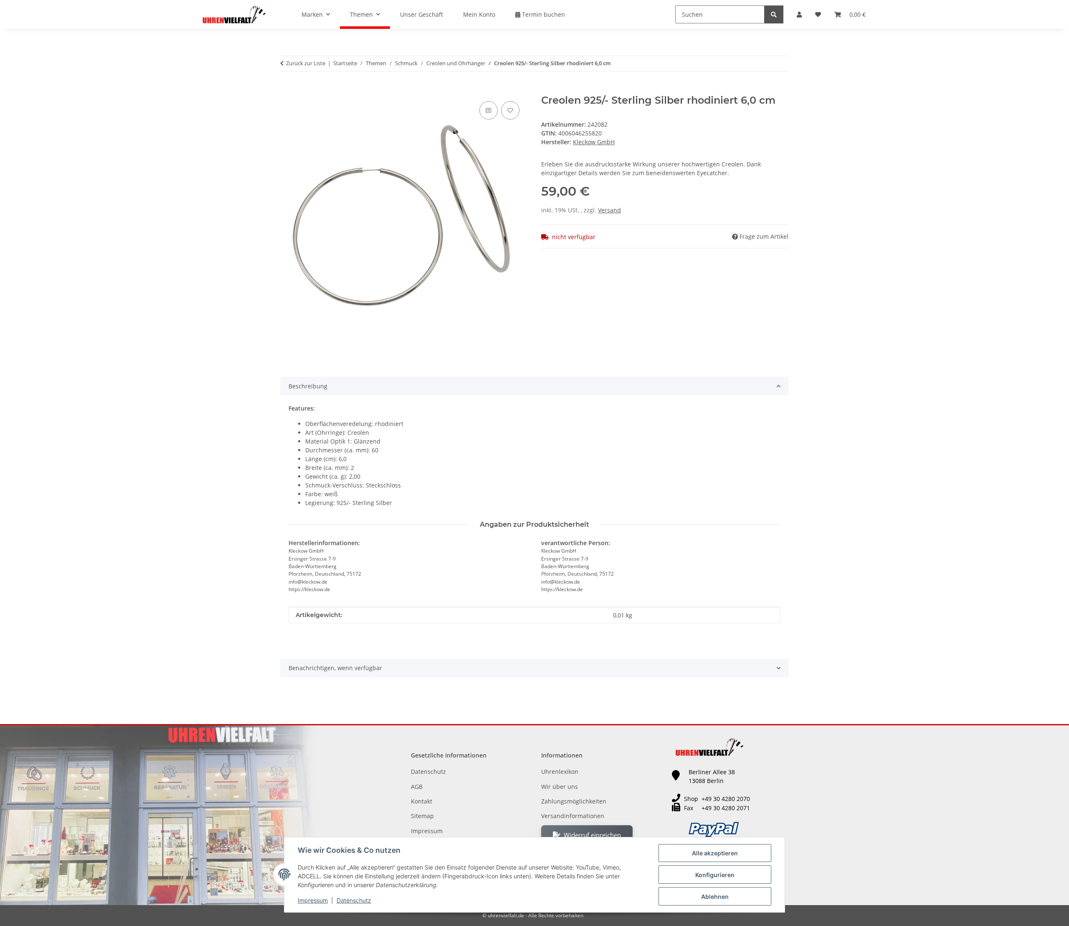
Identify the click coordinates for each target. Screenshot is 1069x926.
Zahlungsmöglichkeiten (573, 801)
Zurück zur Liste (305, 63)
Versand (609, 210)
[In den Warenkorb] (287, 89)
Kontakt (421, 801)
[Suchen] (773, 14)
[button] (799, 14)
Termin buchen (542, 14)
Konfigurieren (715, 874)
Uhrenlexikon (559, 771)
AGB (417, 787)
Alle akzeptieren (715, 853)
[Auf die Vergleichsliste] (488, 110)
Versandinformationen (572, 816)
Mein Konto (479, 14)
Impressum (313, 900)
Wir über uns (559, 787)
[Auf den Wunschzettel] (510, 110)
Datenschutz (354, 900)
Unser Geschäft (421, 14)
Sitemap (422, 816)
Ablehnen (715, 896)
